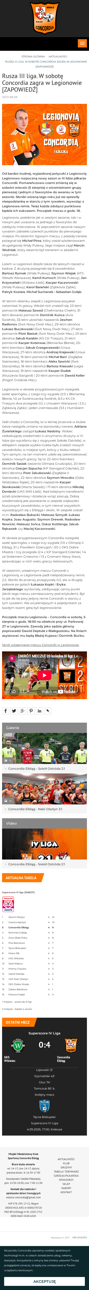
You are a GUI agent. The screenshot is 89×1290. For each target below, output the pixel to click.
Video (11, 823)
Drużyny (66, 1167)
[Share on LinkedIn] (39, 711)
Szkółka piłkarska (66, 1175)
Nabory (66, 1188)
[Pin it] (31, 711)
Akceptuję (44, 1281)
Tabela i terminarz (66, 1171)
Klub (66, 1163)
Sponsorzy (66, 1180)
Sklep (66, 1184)
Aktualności (58, 56)
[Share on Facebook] (5, 711)
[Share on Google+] (22, 711)
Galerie (12, 728)
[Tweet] (14, 711)
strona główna (33, 56)
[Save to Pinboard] (48, 711)
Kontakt (66, 1192)
